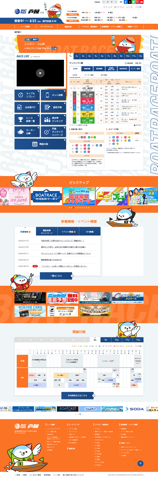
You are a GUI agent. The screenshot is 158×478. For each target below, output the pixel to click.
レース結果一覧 (51, 431)
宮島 (44, 380)
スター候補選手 (73, 440)
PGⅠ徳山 (60, 375)
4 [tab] (75, 207)
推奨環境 (47, 475)
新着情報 (123, 429)
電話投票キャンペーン (127, 437)
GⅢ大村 (76, 385)
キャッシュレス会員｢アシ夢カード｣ (131, 450)
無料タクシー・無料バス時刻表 (104, 431)
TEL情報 (123, 455)
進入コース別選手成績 (53, 442)
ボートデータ (73, 431)
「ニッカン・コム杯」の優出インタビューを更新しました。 (64, 266)
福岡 (76, 375)
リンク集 (56, 475)
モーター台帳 (73, 429)
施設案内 (97, 434)
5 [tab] (77, 207)
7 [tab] (82, 207)
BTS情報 (123, 434)
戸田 (59, 380)
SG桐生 (133, 385)
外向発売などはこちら (77, 395)
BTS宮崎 (97, 459)
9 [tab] (86, 207)
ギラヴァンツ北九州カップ (138, 361)
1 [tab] (69, 207)
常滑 (35, 380)
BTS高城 (97, 445)
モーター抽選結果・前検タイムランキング (53, 438)
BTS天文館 (98, 454)
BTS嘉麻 (97, 457)
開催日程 (68, 27)
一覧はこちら (56, 275)
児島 (104, 375)
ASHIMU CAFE (99, 440)
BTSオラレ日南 (99, 462)
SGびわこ (32, 375)
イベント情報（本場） (127, 431)
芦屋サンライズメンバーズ (128, 447)
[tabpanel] (79, 196)
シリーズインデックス (53, 429)
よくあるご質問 (35, 475)
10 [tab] (88, 207)
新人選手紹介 (73, 443)
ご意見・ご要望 (21, 475)
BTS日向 (97, 451)
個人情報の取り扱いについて (73, 475)
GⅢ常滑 (110, 380)
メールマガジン (125, 453)
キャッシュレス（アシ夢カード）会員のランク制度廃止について (66, 253)
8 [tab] (84, 207)
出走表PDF (50, 434)
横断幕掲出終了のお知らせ (51, 260)
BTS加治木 (98, 465)
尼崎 (39, 375)
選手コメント (51, 447)
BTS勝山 (97, 443)
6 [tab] (80, 207)
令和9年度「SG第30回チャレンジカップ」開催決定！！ (62, 240)
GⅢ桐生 (36, 385)
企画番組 (49, 450)
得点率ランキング (52, 444)
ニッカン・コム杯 (108, 361)
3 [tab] (73, 207)
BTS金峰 (97, 448)
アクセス (97, 429)
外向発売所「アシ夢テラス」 (103, 437)
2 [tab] (71, 207)
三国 (114, 370)
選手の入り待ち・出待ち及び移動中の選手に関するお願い (63, 247)
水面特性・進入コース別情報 (77, 437)
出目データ (72, 434)
